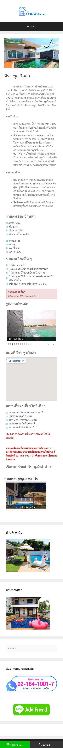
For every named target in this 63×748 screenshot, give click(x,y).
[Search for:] (31, 648)
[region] (31, 328)
